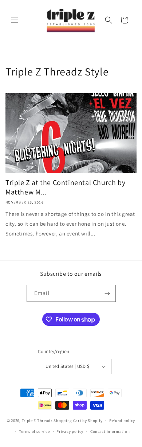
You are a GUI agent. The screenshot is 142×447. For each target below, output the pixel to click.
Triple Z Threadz (37, 420)
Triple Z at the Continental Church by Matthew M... (65, 187)
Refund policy (122, 420)
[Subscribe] (107, 293)
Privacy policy (69, 431)
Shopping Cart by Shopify (78, 420)
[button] (15, 20)
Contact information (110, 431)
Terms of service (34, 431)
